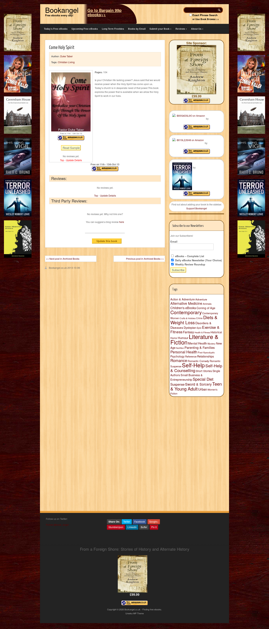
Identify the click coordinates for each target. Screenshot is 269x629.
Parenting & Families (200, 347)
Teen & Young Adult (196, 386)
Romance (178, 360)
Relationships (205, 356)
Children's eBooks (183, 307)
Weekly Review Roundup (189, 264)
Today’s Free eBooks (56, 28)
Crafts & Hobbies (188, 318)
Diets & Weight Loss (193, 319)
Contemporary (186, 312)
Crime (199, 318)
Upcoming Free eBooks (84, 28)
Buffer (144, 527)
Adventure (201, 299)
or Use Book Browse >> (205, 19)
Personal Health (183, 352)
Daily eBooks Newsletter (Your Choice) (198, 260)
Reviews (181, 28)
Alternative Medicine (186, 303)
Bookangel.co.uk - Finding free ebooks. (143, 609)
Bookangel (62, 10)
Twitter (126, 521)
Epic (199, 327)
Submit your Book (160, 28)
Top (62, 160)
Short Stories (204, 371)
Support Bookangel (196, 208)
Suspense (177, 384)
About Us (197, 28)
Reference (191, 356)
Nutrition (180, 347)
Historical (216, 332)
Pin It (154, 527)
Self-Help (193, 365)
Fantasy (188, 332)
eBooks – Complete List (189, 256)
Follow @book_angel (57, 524)
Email (173, 241)
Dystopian (190, 327)
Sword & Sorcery (198, 384)
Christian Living (66, 62)
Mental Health (197, 343)
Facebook (139, 521)
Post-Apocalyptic (206, 352)
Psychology (177, 356)
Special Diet (203, 379)
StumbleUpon (116, 527)
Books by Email (137, 28)
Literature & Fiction (194, 339)
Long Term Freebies (113, 28)
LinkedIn (132, 527)
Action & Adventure (182, 299)
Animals (207, 303)
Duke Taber (66, 56)
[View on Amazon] (196, 128)
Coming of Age (206, 308)
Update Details (74, 160)
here (121, 222)
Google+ (153, 521)
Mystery (211, 343)
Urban (202, 389)
